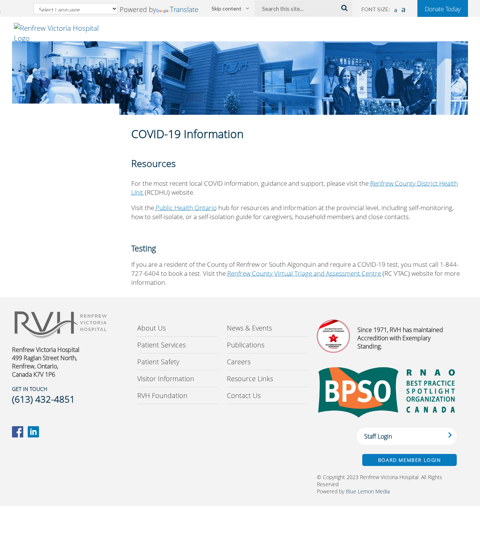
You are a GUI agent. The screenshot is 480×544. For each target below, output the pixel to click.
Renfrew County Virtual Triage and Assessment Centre (304, 273)
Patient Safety (158, 361)
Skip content (227, 8)
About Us (151, 327)
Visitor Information (165, 378)
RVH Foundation (162, 395)
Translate (184, 9)
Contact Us (244, 395)
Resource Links (250, 378)
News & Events (249, 327)
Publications (245, 344)
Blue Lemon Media (368, 491)
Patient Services (161, 344)
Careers (238, 361)
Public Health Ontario (186, 207)
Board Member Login (409, 460)
